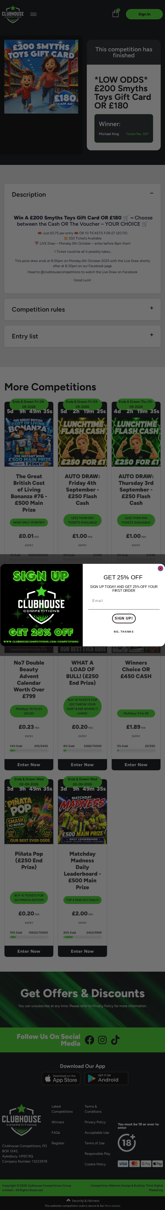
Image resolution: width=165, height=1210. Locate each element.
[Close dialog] (160, 568)
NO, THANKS (124, 631)
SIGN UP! (124, 618)
